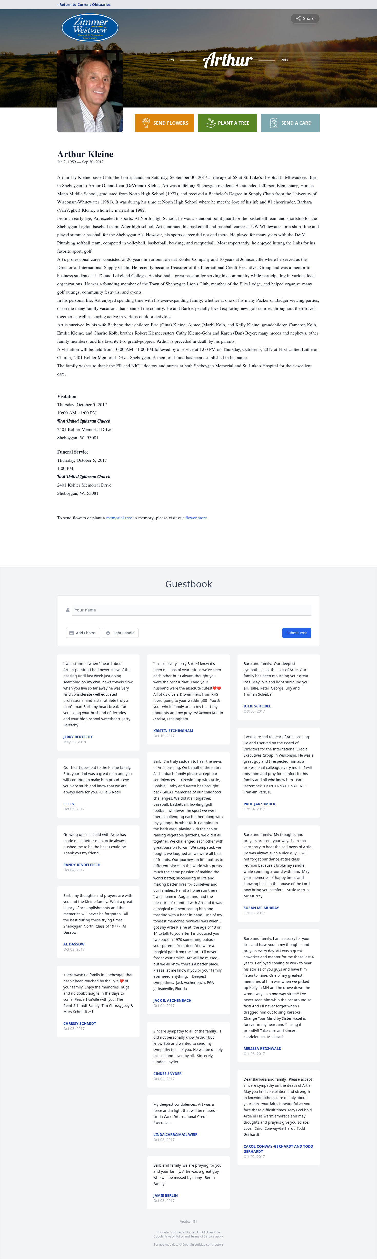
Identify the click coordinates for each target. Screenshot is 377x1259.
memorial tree (119, 517)
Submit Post (296, 632)
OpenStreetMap (194, 1244)
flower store (196, 517)
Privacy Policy (174, 1236)
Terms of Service (202, 1236)
